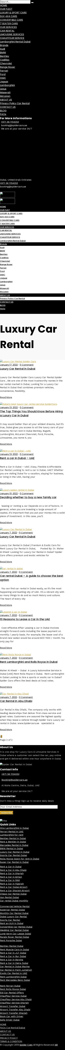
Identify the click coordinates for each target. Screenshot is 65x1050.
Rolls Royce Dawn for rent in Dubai (19, 858)
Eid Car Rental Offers (12, 992)
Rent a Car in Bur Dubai (13, 956)
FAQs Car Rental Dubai (12, 1027)
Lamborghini (7, 85)
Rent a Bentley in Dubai (13, 841)
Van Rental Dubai (9, 897)
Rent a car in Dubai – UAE (17, 458)
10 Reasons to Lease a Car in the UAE (25, 619)
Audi (2, 49)
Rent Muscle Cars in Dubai (14, 949)
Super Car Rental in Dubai (14, 862)
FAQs (3, 114)
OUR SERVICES (8, 27)
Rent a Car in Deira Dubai (14, 963)
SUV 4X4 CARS (8, 16)
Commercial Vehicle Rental (15, 906)
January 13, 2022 (9, 407)
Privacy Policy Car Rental (15, 103)
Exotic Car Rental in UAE (13, 973)
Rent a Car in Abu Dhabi (13, 870)
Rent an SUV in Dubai (11, 923)
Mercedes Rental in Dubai (14, 845)
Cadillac (5, 60)
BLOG (3, 110)
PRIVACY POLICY (9, 1038)
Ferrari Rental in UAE (11, 831)
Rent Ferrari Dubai (10, 986)
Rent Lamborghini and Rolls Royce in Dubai (28, 662)
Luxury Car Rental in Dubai (17, 369)
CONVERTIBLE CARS (11, 20)
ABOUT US (6, 99)
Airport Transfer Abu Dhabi (15, 1009)
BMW (3, 52)
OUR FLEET (6, 9)
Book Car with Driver (11, 1016)
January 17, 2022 (9, 364)
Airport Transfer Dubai (12, 1006)
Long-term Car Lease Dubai (15, 933)
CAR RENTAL (7, 31)
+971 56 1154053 (10, 122)
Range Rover (7, 67)
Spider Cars (26, 1044)
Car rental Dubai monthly (14, 900)
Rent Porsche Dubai (11, 940)
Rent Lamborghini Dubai (13, 976)
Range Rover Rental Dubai (14, 937)
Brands (4, 45)
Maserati (5, 92)
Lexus (3, 89)
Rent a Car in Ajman (11, 877)
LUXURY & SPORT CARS (13, 12)
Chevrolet (6, 63)
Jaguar (4, 81)
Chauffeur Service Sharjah (14, 1002)
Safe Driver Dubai (10, 1020)
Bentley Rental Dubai (11, 946)
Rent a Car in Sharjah (12, 873)
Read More (6, 397)
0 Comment (27, 364)
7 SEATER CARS (9, 23)
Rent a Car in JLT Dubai (13, 953)
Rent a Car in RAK (10, 880)
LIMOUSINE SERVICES (12, 34)
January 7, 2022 (8, 532)
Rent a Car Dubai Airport (13, 887)
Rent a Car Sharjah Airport (14, 890)
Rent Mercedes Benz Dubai (15, 980)
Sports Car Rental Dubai (13, 855)
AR (56, 1044)
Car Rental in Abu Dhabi (16, 701)
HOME (3, 5)
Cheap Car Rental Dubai (13, 894)
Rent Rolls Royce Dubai (13, 989)
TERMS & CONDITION (11, 1041)
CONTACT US (8, 107)
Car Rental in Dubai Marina (15, 966)
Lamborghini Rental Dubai (15, 41)
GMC (3, 78)
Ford (2, 74)
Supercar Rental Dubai (12, 909)
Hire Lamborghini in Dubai (14, 828)
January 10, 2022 (9, 493)
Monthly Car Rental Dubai (14, 913)
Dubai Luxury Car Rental (13, 916)
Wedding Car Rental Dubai (14, 930)
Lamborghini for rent (11, 835)
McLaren (5, 96)
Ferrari (4, 70)
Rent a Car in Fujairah (12, 883)
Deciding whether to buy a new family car (28, 497)
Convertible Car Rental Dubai (16, 927)
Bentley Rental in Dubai (13, 838)
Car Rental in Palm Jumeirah (16, 970)
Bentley (4, 56)
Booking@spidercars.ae (15, 780)
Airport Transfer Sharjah (13, 1013)
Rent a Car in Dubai (10, 866)
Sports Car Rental (10, 920)
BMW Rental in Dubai (11, 848)
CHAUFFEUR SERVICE (12, 38)
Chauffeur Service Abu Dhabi (16, 999)
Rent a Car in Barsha (11, 959)
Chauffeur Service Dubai (13, 996)
